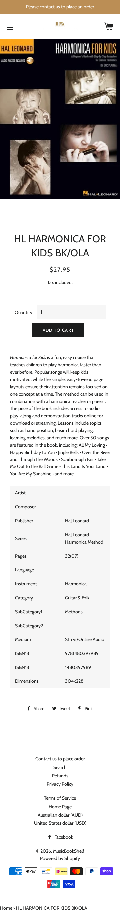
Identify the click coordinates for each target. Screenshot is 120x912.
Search (60, 767)
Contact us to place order (60, 759)
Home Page (60, 807)
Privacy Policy (60, 784)
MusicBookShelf (68, 851)
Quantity (23, 312)
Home (6, 908)
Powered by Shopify (60, 858)
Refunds (60, 776)
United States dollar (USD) (60, 823)
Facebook (63, 837)
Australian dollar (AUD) (60, 815)
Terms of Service (60, 798)
